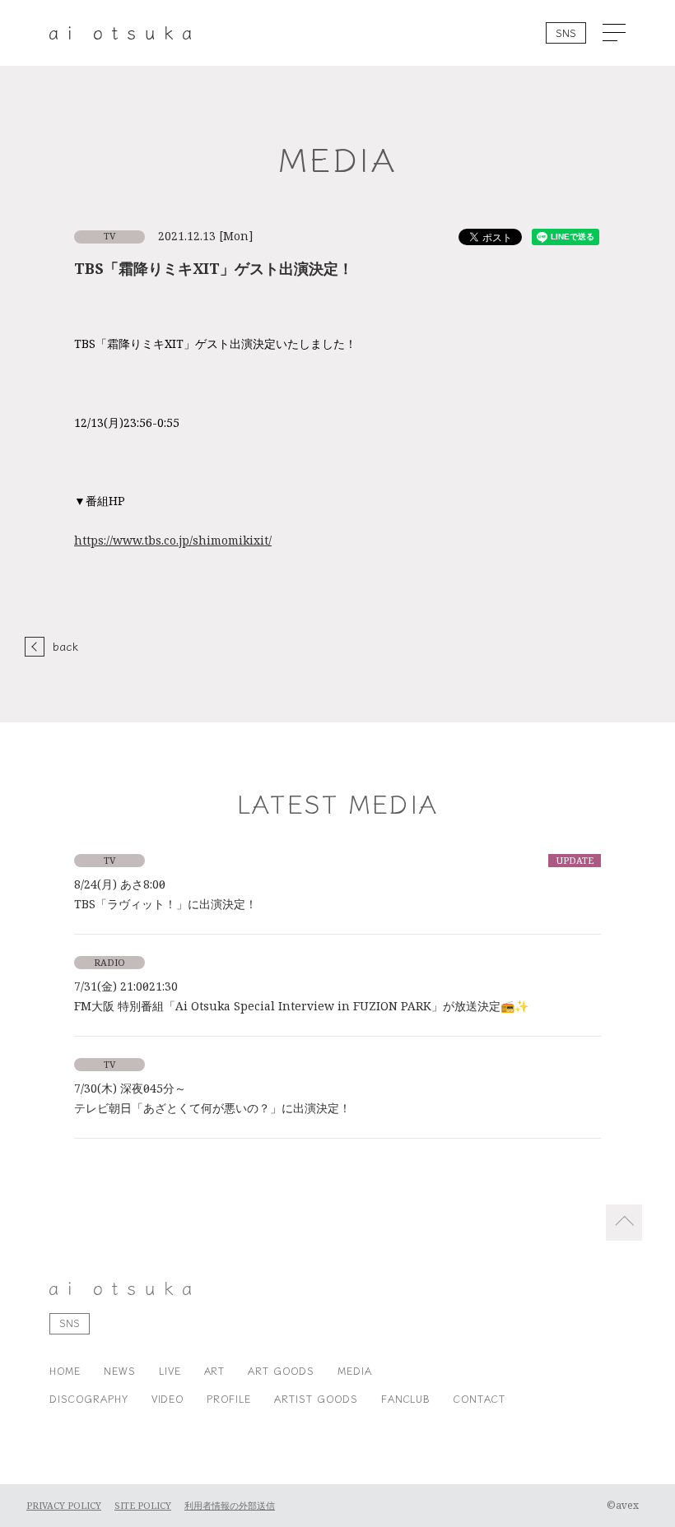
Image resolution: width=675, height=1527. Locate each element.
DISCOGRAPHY (88, 1398)
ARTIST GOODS (316, 1398)
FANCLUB (406, 1398)
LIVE (170, 1370)
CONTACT (479, 1398)
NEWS (120, 1370)
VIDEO (167, 1398)
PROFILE (229, 1398)
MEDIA (355, 1370)
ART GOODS (281, 1370)
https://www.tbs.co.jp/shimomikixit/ (173, 540)
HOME (65, 1370)
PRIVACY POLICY (63, 1505)
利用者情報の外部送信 (229, 1505)
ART (215, 1370)
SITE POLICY (142, 1505)
